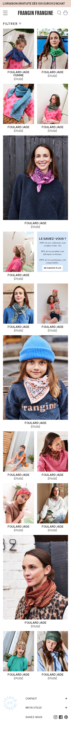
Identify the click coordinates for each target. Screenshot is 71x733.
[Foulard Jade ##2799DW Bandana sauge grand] (52, 104)
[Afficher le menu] (6, 13)
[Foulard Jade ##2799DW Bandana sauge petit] (52, 651)
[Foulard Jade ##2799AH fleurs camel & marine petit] (35, 377)
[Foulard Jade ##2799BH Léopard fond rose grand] (35, 177)
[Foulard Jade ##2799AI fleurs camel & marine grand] (18, 252)
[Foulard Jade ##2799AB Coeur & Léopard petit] (18, 651)
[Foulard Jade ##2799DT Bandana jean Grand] (18, 104)
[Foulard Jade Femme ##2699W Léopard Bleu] (18, 49)
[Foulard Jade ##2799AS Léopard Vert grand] (18, 303)
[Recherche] (59, 13)
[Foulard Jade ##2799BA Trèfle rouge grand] (52, 303)
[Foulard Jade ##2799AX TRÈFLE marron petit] (52, 451)
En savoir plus (52, 268)
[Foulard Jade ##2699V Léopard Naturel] (52, 503)
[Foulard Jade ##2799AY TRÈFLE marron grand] (35, 577)
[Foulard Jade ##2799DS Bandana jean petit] (18, 451)
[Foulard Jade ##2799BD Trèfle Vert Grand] (52, 49)
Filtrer (10, 24)
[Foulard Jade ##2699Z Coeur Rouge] (18, 503)
